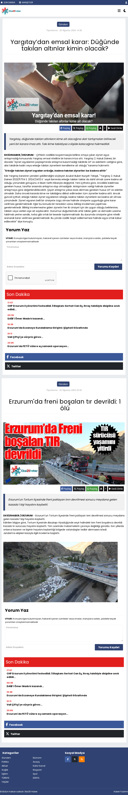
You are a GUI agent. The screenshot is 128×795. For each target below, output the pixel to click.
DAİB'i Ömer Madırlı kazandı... (26, 318)
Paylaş (66, 128)
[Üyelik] (126, 2)
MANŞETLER (27, 2)
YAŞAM (5, 781)
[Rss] (82, 759)
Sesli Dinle (116, 128)
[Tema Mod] (124, 11)
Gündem (63, 24)
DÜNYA (36, 777)
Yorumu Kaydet (108, 266)
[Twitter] (75, 759)
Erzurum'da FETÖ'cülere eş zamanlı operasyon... (38, 346)
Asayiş (36, 761)
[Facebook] (68, 759)
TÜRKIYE (5, 777)
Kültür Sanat (39, 765)
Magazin (37, 769)
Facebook (17, 357)
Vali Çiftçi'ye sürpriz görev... (25, 337)
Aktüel (5, 765)
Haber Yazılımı (121, 791)
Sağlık (5, 769)
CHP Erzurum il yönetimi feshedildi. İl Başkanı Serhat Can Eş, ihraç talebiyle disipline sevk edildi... (64, 307)
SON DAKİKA (9, 2)
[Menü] (119, 11)
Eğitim (5, 773)
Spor (35, 773)
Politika (5, 761)
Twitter (16, 366)
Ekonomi (37, 757)
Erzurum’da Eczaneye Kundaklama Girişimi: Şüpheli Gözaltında (48, 327)
